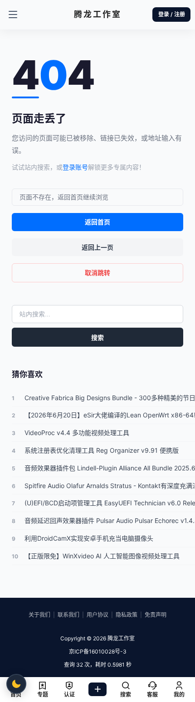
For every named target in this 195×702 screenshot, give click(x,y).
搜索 (97, 337)
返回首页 (97, 222)
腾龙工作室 (120, 638)
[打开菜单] (13, 14)
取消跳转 (97, 272)
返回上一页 (97, 247)
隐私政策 (126, 614)
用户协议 (97, 614)
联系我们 (68, 614)
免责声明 (155, 614)
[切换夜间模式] (16, 684)
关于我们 (39, 614)
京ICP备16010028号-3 (98, 651)
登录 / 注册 (171, 14)
